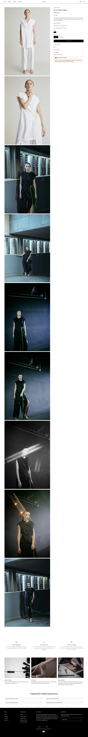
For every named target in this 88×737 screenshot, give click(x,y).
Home (5, 714)
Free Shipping (56, 52)
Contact (6, 718)
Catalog (6, 716)
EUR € (47, 726)
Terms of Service (23, 722)
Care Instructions (57, 49)
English (39, 726)
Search (21, 714)
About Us (6, 720)
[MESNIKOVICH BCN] (44, 1)
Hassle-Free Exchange (58, 54)
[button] (77, 2)
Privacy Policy (23, 716)
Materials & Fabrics (57, 44)
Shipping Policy (23, 720)
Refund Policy (23, 718)
